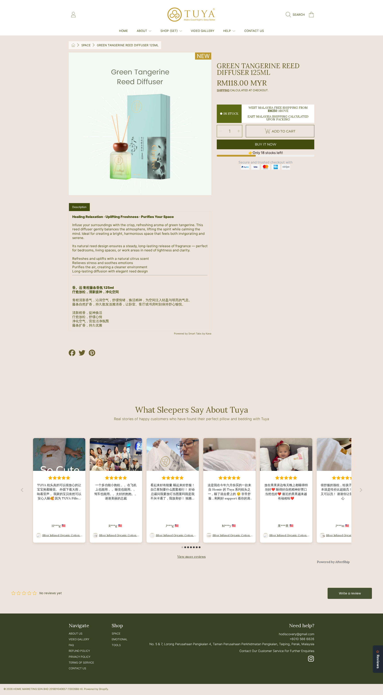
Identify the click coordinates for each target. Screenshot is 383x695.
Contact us (77, 668)
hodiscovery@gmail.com (296, 634)
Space (86, 45)
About (142, 31)
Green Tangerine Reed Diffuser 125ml (127, 45)
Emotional (119, 639)
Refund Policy (79, 650)
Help (227, 31)
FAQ (71, 645)
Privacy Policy (79, 656)
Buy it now (265, 144)
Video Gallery (79, 639)
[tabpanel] (140, 271)
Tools (116, 645)
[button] (296, 14)
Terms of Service (81, 662)
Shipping (223, 90)
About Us (75, 633)
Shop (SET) (169, 31)
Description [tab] (79, 207)
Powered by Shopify (96, 689)
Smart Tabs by (197, 333)
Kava (208, 333)
